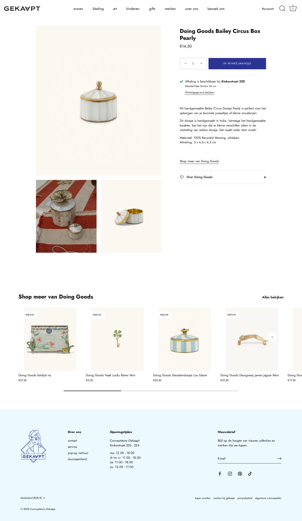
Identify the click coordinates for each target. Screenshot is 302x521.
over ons (191, 8)
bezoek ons (216, 8)
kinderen (132, 8)
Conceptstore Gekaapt (42, 509)
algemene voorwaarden (268, 498)
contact (72, 440)
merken (170, 8)
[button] (29, 337)
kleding (98, 8)
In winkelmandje (237, 64)
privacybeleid (244, 498)
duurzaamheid (77, 459)
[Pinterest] (240, 473)
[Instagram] (230, 473)
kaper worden (203, 498)
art (115, 8)
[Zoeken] (282, 8)
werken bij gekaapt (224, 498)
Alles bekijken (273, 297)
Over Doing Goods (199, 177)
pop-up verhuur (78, 453)
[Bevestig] (279, 458)
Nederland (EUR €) (31, 498)
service (72, 447)
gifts (152, 8)
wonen (78, 8)
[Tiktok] (250, 473)
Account (268, 8)
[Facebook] (220, 473)
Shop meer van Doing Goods (199, 161)
